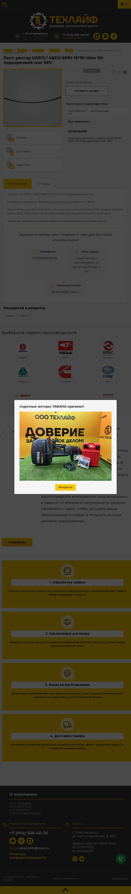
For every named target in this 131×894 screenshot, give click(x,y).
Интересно (65, 487)
